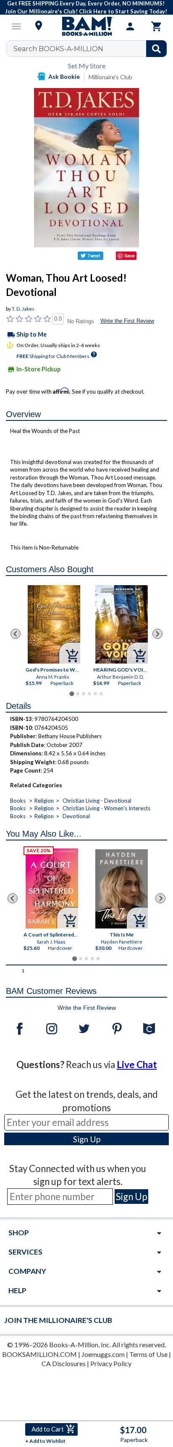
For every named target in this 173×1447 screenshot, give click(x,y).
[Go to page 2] (77, 693)
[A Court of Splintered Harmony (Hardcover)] (52, 888)
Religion (44, 800)
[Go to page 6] (101, 693)
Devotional (76, 816)
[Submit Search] (156, 48)
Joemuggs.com (103, 1354)
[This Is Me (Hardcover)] (122, 888)
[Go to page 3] (83, 693)
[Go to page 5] (95, 693)
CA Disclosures (64, 1363)
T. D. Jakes (23, 309)
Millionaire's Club (110, 76)
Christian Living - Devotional (97, 800)
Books (18, 800)
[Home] (86, 26)
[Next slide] (157, 634)
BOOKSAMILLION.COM (39, 1354)
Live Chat (137, 1064)
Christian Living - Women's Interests (106, 808)
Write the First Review (127, 321)
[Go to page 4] (89, 693)
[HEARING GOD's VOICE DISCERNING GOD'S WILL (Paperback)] (121, 624)
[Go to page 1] (71, 694)
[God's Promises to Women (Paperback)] (53, 624)
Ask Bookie (64, 76)
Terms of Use (148, 1354)
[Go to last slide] (15, 634)
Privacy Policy (110, 1363)
